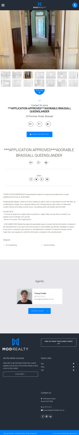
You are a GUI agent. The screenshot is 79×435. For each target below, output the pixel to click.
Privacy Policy (57, 433)
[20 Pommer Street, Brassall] (39, 39)
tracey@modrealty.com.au (44, 299)
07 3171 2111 (47, 407)
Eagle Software (73, 433)
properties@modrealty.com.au (53, 410)
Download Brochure (40, 134)
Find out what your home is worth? (59, 342)
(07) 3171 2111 (39, 296)
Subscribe (19, 374)
